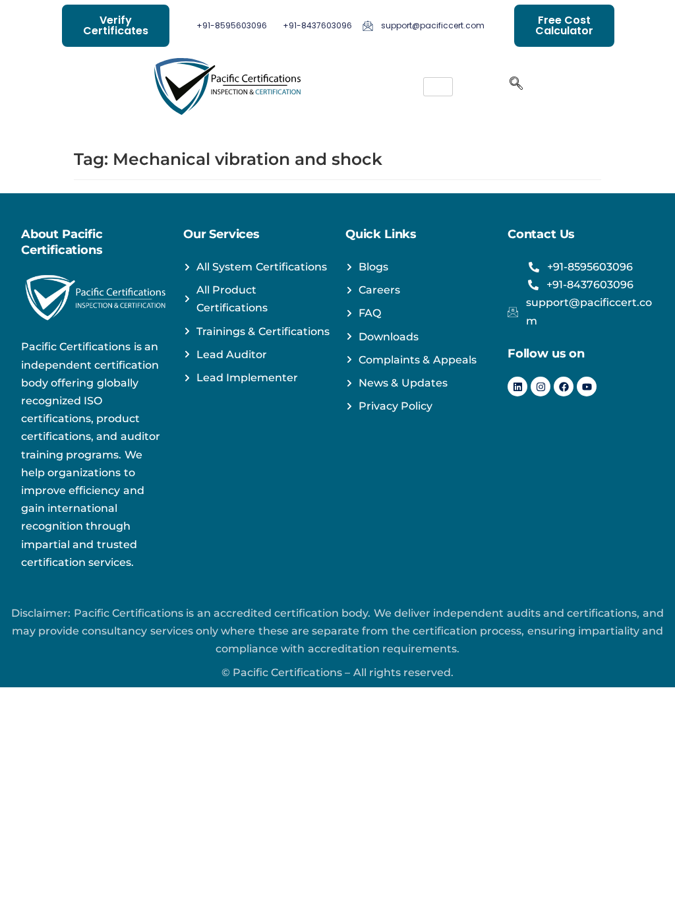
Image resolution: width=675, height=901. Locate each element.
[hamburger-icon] (438, 86)
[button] (516, 86)
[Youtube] (587, 386)
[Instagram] (540, 386)
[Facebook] (563, 386)
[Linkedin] (517, 386)
